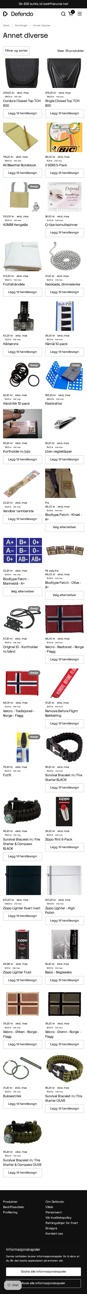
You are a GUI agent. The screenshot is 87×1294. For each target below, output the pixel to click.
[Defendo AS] (18, 13)
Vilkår (49, 1207)
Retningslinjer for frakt (62, 1223)
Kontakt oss (54, 1234)
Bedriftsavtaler (13, 1207)
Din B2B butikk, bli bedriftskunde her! (43, 4)
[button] (63, 13)
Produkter (10, 1202)
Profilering (10, 1212)
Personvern (54, 1212)
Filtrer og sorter (16, 51)
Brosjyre (51, 1228)
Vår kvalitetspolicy (58, 1218)
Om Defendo (55, 1202)
